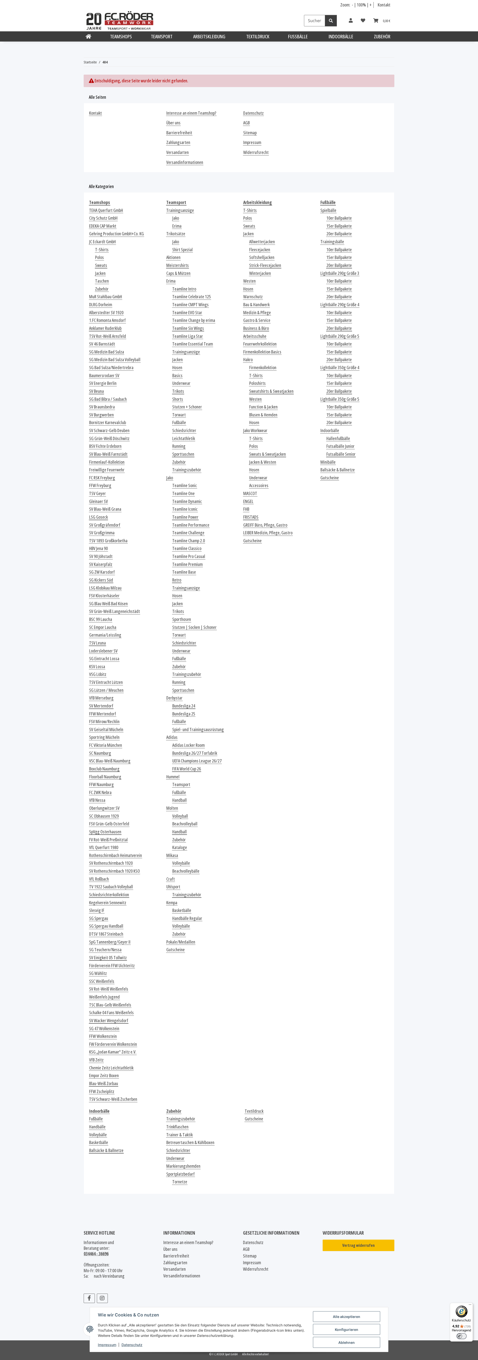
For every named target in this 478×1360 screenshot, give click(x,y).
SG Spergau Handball (106, 926)
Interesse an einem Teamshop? (191, 113)
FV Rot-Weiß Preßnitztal (108, 840)
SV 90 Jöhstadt (101, 556)
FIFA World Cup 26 (186, 769)
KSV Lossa (97, 666)
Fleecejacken (259, 249)
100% (361, 5)
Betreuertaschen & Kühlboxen (190, 1142)
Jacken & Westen (262, 462)
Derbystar (174, 698)
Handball (179, 800)
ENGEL (248, 501)
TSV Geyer (97, 493)
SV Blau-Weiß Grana (105, 509)
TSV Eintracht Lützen (106, 682)
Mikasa (172, 855)
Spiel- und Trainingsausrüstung (198, 729)
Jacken (100, 273)
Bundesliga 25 (183, 714)
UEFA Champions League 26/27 (197, 761)
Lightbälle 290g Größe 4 (339, 304)
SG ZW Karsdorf (102, 572)
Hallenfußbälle (338, 438)
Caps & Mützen (178, 273)
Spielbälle (328, 210)
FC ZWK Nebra (100, 792)
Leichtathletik (183, 438)
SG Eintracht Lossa (104, 658)
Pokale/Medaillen (180, 942)
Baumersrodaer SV (104, 375)
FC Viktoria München (105, 745)
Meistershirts (177, 265)
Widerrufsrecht (256, 152)
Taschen (102, 281)
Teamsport (181, 784)
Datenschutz (131, 1345)
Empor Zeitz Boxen (104, 1075)
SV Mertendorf (101, 706)
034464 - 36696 (96, 1254)
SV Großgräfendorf (104, 525)
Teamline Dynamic (187, 501)
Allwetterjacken (262, 242)
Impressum (107, 1345)
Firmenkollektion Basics (262, 352)
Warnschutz (253, 297)
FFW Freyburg (100, 485)
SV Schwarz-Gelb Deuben (109, 430)
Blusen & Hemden (263, 415)
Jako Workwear (255, 430)
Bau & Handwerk (256, 304)
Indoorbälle (329, 430)
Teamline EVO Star (187, 312)
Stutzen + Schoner (187, 407)
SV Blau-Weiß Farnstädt (108, 454)
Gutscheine (175, 950)
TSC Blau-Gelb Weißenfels (110, 1005)
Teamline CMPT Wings (190, 304)
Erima (176, 226)
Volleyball (180, 816)
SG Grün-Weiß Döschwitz (109, 438)
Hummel (172, 777)
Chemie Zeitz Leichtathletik (111, 1068)
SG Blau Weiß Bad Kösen (108, 603)
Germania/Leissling (105, 635)
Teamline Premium (187, 564)
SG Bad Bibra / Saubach (108, 399)
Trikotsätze (175, 234)
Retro (176, 580)
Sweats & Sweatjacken (267, 454)
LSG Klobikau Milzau (105, 588)
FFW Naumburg (101, 784)
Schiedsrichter (184, 430)
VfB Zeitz (96, 1060)
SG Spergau (98, 918)
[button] (351, 21)
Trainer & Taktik (179, 1135)
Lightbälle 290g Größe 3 (339, 273)
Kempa (171, 903)
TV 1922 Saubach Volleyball (111, 887)
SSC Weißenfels (101, 981)
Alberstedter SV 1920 (106, 312)
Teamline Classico (186, 548)
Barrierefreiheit (179, 133)
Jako (175, 218)
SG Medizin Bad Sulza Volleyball (114, 359)
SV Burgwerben (101, 415)
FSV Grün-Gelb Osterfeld (109, 824)
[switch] (462, 1336)
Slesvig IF (96, 910)
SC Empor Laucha (102, 627)
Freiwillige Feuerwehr (106, 470)
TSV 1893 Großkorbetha (108, 541)
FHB (246, 509)
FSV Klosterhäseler (104, 596)
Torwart (179, 415)
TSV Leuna (97, 643)
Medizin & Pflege (257, 312)
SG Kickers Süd (101, 580)
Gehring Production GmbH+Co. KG (116, 234)
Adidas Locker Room (188, 745)
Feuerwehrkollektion (260, 344)
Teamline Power (185, 517)
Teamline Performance (190, 525)
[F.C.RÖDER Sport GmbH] (88, 36)
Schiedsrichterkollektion (109, 895)
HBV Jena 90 (98, 548)
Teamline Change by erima (193, 320)
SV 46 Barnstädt (102, 344)
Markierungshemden (183, 1166)
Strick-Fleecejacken (265, 265)
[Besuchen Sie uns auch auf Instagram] (102, 1298)
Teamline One (183, 493)
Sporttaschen (183, 454)
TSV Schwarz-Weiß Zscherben (113, 1099)
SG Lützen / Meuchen (106, 690)
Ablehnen (346, 1342)
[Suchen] (331, 20)
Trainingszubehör (186, 470)
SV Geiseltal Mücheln (106, 729)
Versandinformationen (184, 162)
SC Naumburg (100, 753)
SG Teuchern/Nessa (105, 950)
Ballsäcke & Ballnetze (337, 470)
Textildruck (254, 1111)
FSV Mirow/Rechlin (104, 721)
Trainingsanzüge (180, 210)
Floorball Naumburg (105, 777)
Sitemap (250, 133)
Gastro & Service (256, 320)
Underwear (181, 383)
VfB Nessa (97, 800)
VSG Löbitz (97, 674)
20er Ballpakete (339, 234)
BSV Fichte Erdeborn (105, 446)
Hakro (248, 359)
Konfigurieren (346, 1329)
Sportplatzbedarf (180, 1174)
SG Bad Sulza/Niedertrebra (111, 367)
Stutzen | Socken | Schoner (194, 627)
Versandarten (177, 152)
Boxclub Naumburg (104, 769)
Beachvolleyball (184, 824)
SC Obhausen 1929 (104, 816)
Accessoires (258, 485)
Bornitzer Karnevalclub (107, 422)
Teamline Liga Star (187, 336)
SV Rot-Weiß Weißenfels (108, 989)
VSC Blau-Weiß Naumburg (109, 761)
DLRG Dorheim (100, 304)
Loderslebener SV (103, 651)
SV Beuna (96, 391)
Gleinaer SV (98, 501)
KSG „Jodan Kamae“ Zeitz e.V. (112, 1052)
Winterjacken (260, 273)
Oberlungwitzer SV (104, 808)
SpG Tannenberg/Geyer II (109, 942)
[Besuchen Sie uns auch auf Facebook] (89, 1298)
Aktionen (173, 257)
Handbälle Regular (187, 918)
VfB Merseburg (101, 698)
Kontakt (384, 5)
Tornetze (179, 1182)
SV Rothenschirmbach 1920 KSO (114, 871)
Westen (249, 281)
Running (178, 446)
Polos (99, 257)
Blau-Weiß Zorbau (103, 1083)
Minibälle (328, 462)
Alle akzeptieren (346, 1316)
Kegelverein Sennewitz (107, 903)
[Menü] (470, 1306)
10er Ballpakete (339, 218)
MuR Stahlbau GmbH (105, 297)
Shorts (177, 399)
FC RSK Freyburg (102, 478)
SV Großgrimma (102, 533)
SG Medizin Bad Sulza (106, 352)
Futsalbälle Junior (340, 446)
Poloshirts (257, 383)
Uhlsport (173, 887)
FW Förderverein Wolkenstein (113, 1044)
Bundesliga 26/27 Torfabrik (194, 753)
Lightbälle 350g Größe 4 (339, 367)
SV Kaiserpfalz (100, 564)
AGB (246, 123)
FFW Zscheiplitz (101, 1091)
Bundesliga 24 (183, 706)
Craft (170, 879)
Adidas (172, 737)
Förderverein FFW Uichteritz (112, 965)
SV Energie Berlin (103, 383)
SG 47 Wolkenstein (104, 1028)
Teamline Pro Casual (188, 556)
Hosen (177, 367)
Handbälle (97, 1127)
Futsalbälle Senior (341, 454)
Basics (177, 375)
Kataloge (179, 847)
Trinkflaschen (177, 1127)
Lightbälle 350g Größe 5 (339, 399)
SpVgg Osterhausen (105, 832)
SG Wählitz (98, 973)
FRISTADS (250, 517)
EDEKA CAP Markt (102, 226)
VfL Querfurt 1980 (103, 847)
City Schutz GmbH (103, 218)
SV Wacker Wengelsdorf (108, 1020)
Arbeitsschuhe (254, 336)
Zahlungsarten (178, 142)
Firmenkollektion (262, 367)
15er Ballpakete (339, 226)
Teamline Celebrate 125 (191, 297)
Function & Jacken (263, 407)
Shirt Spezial (182, 249)
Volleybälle (181, 863)
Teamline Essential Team (192, 344)
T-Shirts (102, 249)
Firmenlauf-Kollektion (106, 462)
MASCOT (250, 493)
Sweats (101, 265)
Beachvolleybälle (185, 871)
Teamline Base (184, 572)
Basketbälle (181, 910)
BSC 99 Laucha (100, 619)
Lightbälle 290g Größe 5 (339, 336)
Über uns (173, 123)
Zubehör (102, 289)
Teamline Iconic (185, 509)
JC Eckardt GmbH (102, 242)
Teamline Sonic (184, 485)
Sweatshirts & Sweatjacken (271, 391)
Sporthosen (181, 619)
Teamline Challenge (188, 533)
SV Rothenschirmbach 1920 (111, 863)
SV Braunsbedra (102, 407)
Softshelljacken (261, 257)
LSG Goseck (98, 517)
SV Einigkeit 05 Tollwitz (108, 957)
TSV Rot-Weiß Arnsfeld (107, 336)
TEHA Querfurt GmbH (106, 210)
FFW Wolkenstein (103, 1036)
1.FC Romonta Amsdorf (107, 320)
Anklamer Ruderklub (105, 328)
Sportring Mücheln (104, 737)
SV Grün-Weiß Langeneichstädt (114, 611)
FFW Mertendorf (102, 714)
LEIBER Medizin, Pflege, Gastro (268, 533)
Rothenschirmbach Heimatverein (115, 855)
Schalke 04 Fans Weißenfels (111, 1012)
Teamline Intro (184, 289)
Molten (172, 808)
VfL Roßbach (99, 879)
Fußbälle (179, 422)
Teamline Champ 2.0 (188, 541)
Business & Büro (256, 328)
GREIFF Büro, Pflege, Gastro (265, 525)
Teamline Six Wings (188, 328)
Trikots (178, 391)
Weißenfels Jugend (104, 997)
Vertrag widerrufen (358, 1245)
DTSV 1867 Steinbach (106, 934)
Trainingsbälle (332, 242)
